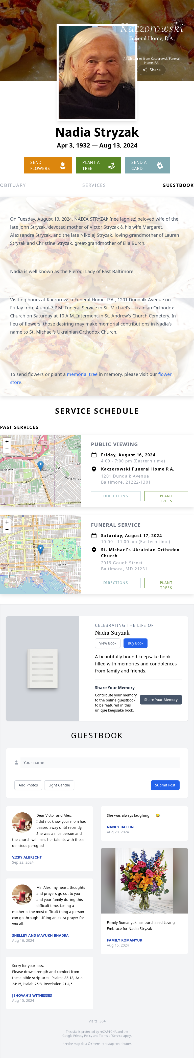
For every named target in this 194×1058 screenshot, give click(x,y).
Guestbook (178, 185)
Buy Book (135, 643)
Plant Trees (166, 497)
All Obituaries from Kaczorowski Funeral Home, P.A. (152, 61)
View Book (107, 643)
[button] (40, 466)
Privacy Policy (82, 1036)
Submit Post (165, 785)
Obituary (13, 185)
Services (94, 185)
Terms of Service (111, 1036)
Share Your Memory (161, 699)
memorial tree (82, 374)
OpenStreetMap (102, 1044)
